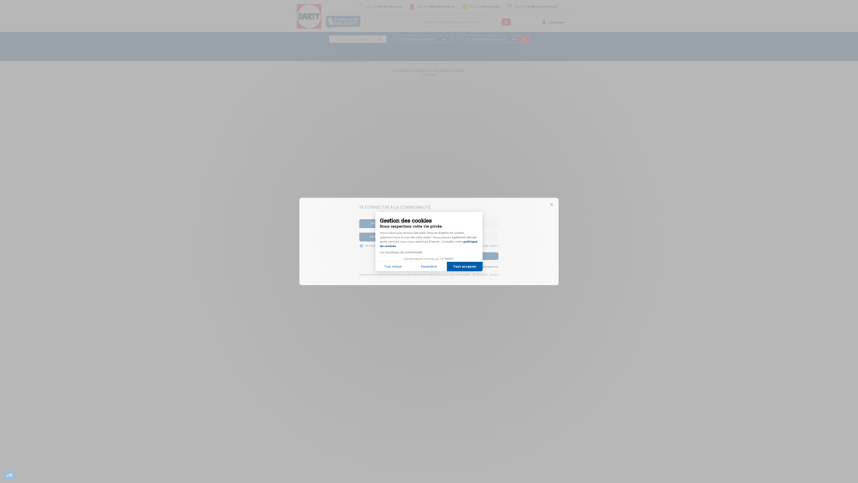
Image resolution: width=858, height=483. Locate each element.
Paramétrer (429, 266)
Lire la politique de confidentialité (401, 252)
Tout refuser (393, 266)
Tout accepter (464, 266)
